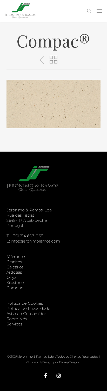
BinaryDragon (69, 362)
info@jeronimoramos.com (35, 241)
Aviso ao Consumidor (26, 313)
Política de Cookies (24, 303)
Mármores (16, 256)
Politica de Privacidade (28, 308)
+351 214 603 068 (27, 235)
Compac (14, 287)
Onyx (11, 277)
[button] (99, 10)
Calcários (14, 267)
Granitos (14, 261)
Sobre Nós (16, 318)
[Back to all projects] (53, 59)
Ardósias (14, 272)
